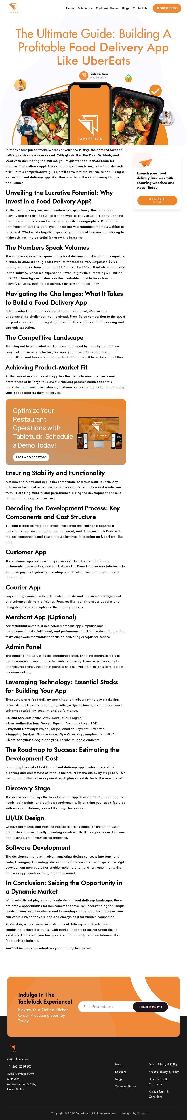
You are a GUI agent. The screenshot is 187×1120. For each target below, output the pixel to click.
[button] (85, 8)
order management (105, 596)
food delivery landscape (93, 900)
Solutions (120, 1071)
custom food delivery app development (80, 924)
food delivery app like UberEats (47, 177)
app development (86, 797)
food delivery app (70, 767)
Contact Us (140, 8)
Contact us (14, 948)
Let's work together (31, 457)
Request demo (167, 8)
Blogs (125, 8)
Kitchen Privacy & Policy (164, 1071)
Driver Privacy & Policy (163, 1064)
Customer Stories (107, 8)
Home (70, 8)
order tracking (103, 661)
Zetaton (16, 924)
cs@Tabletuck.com (18, 1059)
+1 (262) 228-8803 (19, 1066)
